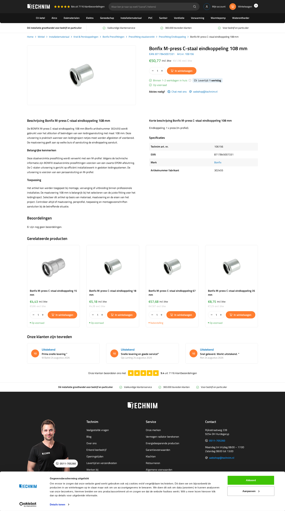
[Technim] (38, 6)
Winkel (41, 37)
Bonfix (217, 162)
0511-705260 (217, 441)
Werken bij (92, 470)
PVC (150, 18)
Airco (54, 18)
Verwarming (197, 18)
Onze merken (153, 430)
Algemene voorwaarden (159, 470)
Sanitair (163, 18)
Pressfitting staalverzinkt (142, 37)
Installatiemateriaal (131, 18)
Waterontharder (240, 18)
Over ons (91, 443)
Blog (88, 437)
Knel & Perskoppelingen (86, 37)
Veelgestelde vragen (97, 430)
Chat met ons (179, 91)
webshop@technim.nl (205, 91)
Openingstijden (94, 456)
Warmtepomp (218, 18)
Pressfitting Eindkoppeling (172, 37)
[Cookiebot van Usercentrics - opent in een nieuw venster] (28, 504)
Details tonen (57, 504)
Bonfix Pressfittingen (113, 37)
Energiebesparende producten (162, 443)
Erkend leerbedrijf (96, 450)
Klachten (151, 456)
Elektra (90, 18)
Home (30, 37)
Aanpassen (248, 491)
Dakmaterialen (71, 18)
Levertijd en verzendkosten (101, 463)
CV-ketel (40, 18)
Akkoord (251, 480)
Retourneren (153, 463)
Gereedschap (107, 18)
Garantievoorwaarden (158, 450)
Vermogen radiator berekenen (162, 437)
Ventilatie (179, 18)
